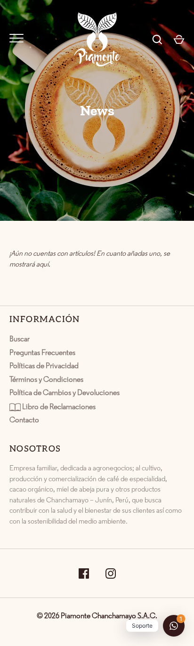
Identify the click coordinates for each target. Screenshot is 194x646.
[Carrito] (179, 39)
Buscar (19, 339)
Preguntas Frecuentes (42, 353)
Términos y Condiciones (46, 380)
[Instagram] (110, 573)
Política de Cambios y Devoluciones (64, 393)
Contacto (24, 420)
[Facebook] (84, 573)
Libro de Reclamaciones (58, 407)
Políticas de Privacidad (44, 366)
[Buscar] (157, 39)
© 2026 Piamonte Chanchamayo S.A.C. (97, 616)
